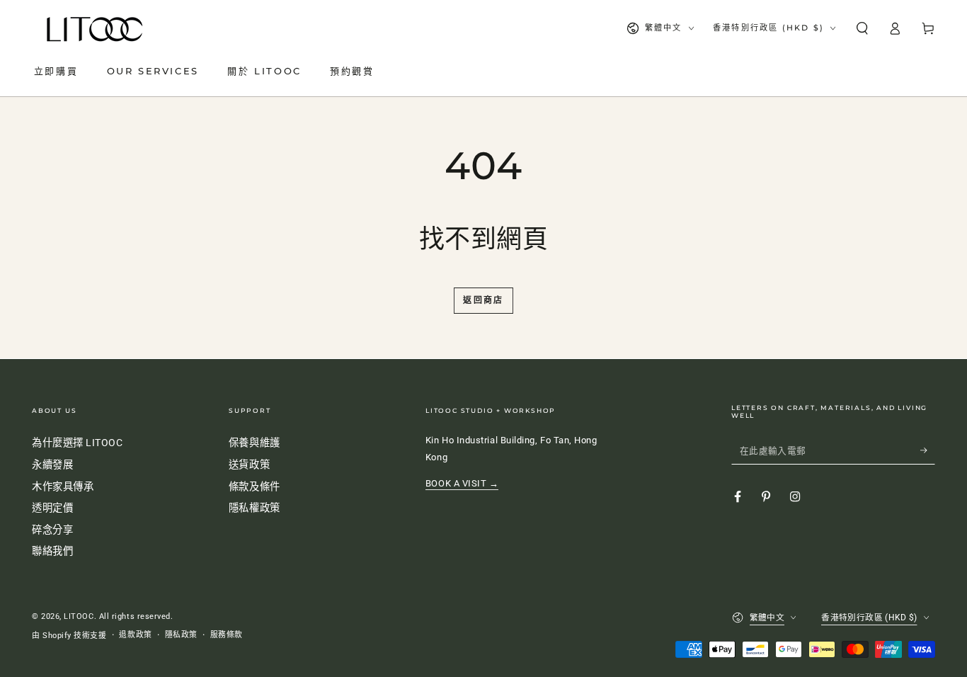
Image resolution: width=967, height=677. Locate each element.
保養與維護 (254, 443)
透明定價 (52, 508)
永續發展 (52, 465)
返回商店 (483, 300)
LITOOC (78, 616)
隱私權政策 (254, 508)
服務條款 (226, 634)
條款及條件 (254, 487)
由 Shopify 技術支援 (69, 635)
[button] (862, 28)
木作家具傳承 (62, 487)
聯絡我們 (52, 551)
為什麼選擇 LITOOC (77, 443)
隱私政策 (181, 634)
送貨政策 (249, 465)
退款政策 (135, 634)
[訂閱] (927, 450)
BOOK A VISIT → (462, 483)
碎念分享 (52, 530)
